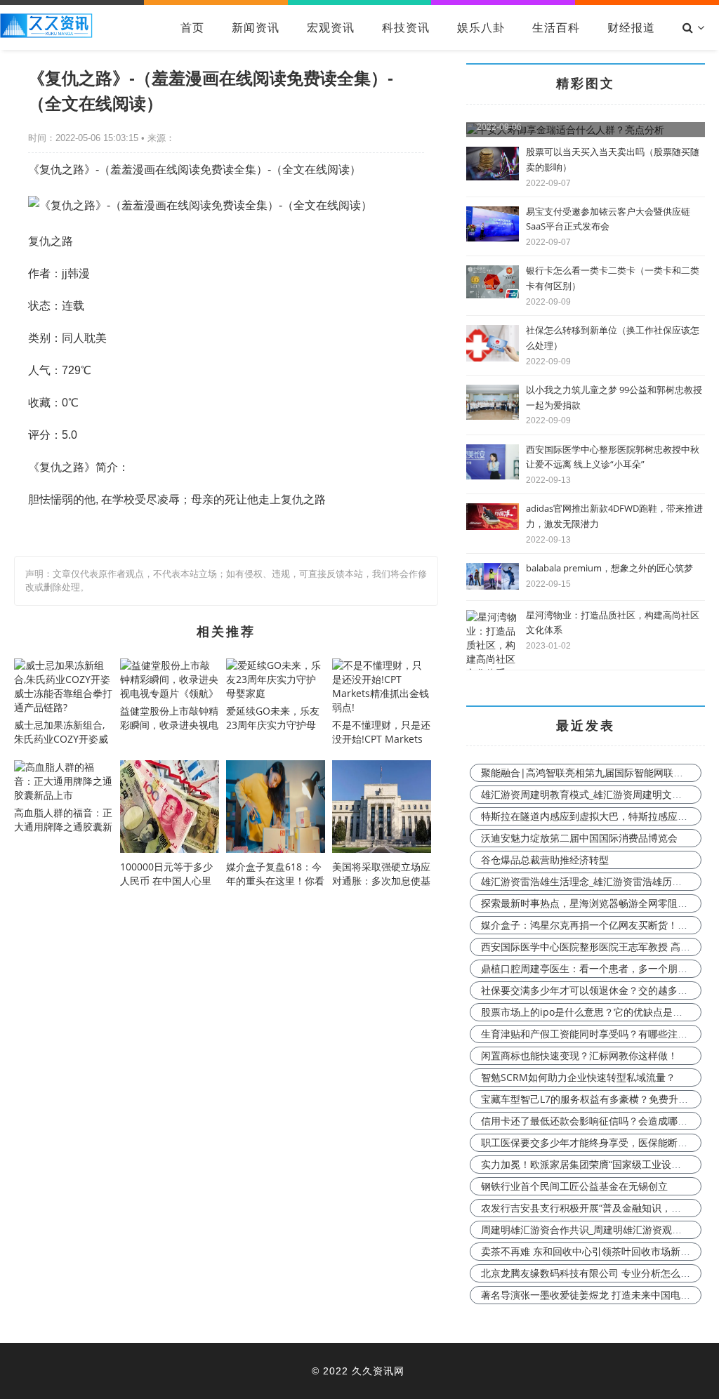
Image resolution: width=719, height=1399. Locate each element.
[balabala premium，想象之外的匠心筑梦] (492, 585)
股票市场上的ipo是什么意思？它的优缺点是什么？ (591, 1012)
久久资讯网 (378, 1370)
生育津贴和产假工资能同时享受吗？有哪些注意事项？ (599, 1033)
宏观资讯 (331, 27)
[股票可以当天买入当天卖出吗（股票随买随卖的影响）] (492, 176)
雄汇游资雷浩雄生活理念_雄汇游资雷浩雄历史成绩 (591, 881)
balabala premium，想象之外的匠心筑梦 (609, 568)
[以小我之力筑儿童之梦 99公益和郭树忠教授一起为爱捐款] (492, 416)
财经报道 (631, 27)
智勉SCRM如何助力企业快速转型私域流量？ (578, 1077)
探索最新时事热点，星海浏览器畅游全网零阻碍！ (589, 903)
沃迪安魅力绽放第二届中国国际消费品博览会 (579, 837)
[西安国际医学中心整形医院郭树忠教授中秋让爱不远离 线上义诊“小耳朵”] (492, 475)
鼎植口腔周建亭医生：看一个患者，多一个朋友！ (589, 968)
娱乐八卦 (481, 27)
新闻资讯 (255, 27)
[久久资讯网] (46, 34)
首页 (192, 27)
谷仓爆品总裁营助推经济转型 (545, 859)
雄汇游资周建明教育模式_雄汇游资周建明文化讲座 (591, 794)
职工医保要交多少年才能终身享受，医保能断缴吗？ (594, 1142)
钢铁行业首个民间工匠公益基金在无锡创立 (574, 1186)
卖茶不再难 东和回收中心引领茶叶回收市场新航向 (590, 1251)
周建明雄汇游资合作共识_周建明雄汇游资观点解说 (591, 1229)
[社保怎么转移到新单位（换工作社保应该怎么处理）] (492, 357)
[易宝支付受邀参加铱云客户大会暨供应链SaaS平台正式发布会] (492, 237)
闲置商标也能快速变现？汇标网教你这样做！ (579, 1055)
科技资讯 (406, 27)
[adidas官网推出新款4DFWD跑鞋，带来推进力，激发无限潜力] (492, 526)
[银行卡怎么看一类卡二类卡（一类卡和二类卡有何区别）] (492, 294)
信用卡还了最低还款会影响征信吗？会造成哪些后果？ (599, 1120)
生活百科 (556, 27)
